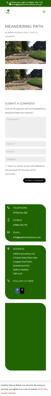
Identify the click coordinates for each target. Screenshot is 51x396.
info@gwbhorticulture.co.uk (27, 237)
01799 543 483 (20, 213)
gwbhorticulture (15, 32)
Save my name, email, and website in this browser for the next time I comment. (25, 170)
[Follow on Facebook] (17, 291)
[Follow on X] (22, 291)
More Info (42, 389)
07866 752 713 (20, 225)
